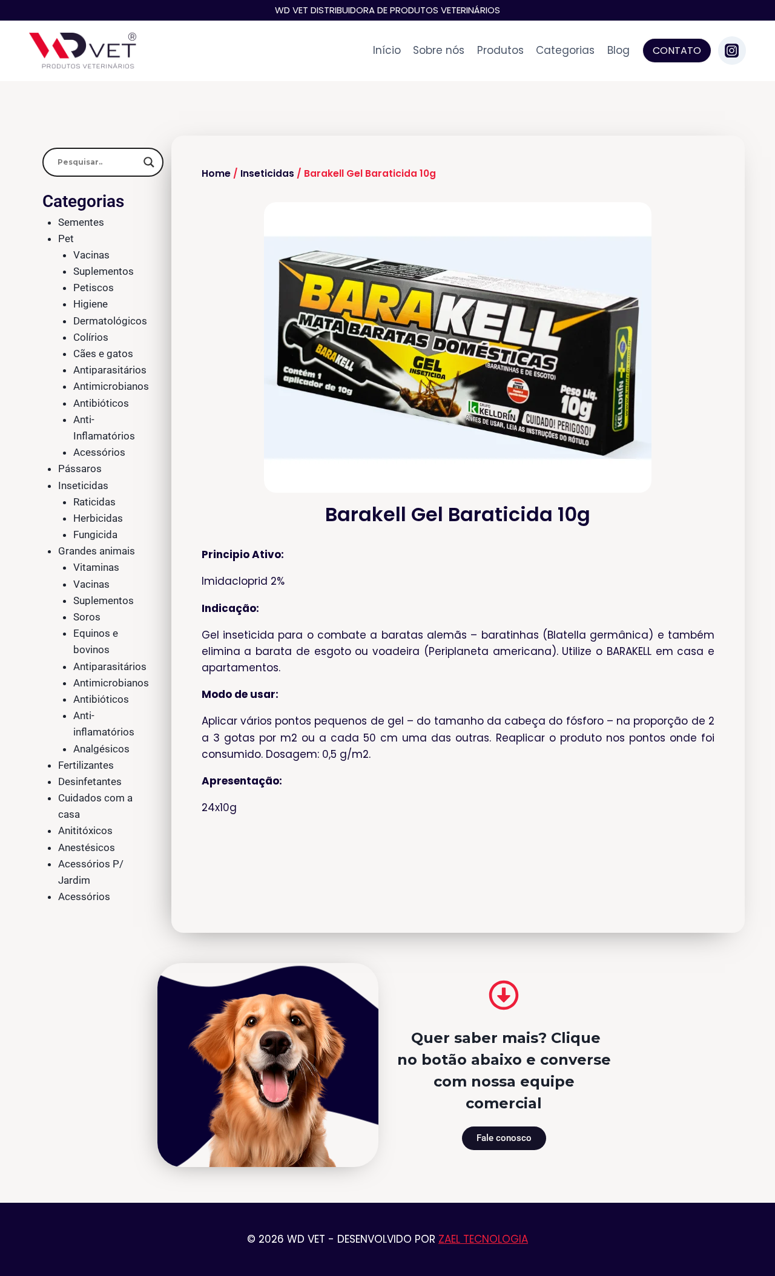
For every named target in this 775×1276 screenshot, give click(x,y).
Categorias (565, 50)
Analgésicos (101, 749)
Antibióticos (101, 403)
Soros (87, 617)
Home (216, 173)
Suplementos (103, 271)
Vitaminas (96, 567)
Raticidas (94, 502)
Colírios (90, 337)
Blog (618, 50)
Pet (66, 238)
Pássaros (80, 468)
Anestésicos (86, 847)
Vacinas (91, 255)
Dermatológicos (110, 321)
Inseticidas (83, 485)
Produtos (500, 50)
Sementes (81, 222)
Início (387, 50)
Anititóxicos (85, 830)
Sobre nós (438, 50)
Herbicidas (98, 518)
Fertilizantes (86, 765)
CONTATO (677, 51)
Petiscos (93, 287)
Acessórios (99, 452)
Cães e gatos (103, 353)
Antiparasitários (110, 370)
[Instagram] (732, 50)
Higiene (90, 304)
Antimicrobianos (111, 386)
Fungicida (95, 534)
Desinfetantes (90, 781)
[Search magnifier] (148, 162)
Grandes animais (96, 551)
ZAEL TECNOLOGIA (483, 1239)
